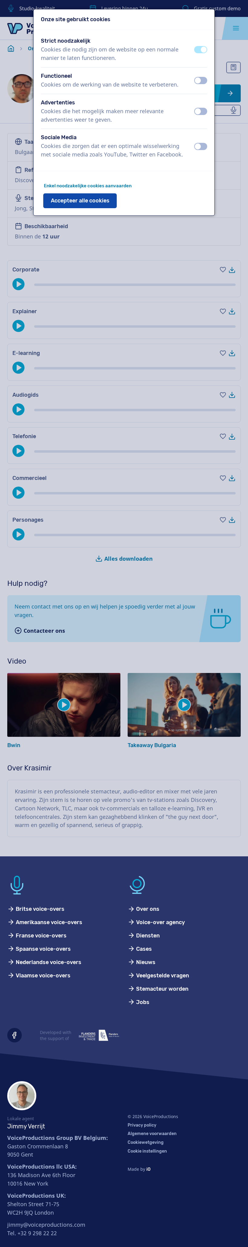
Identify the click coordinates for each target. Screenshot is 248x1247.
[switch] (200, 49)
